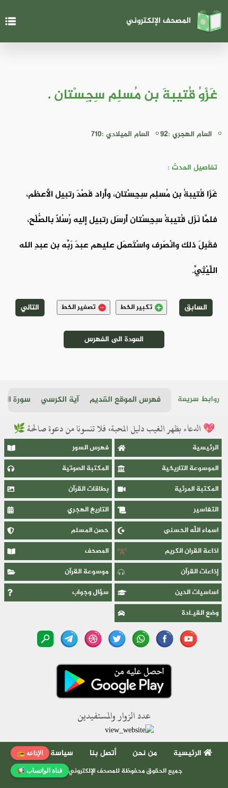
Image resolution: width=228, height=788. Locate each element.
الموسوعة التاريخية (190, 468)
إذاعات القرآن (199, 572)
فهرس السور (90, 448)
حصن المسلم (90, 530)
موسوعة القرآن (87, 572)
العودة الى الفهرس (114, 339)
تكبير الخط (136, 307)
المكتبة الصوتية (85, 468)
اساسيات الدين (196, 592)
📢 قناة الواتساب (40, 770)
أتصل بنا (103, 753)
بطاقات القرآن (88, 489)
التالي (30, 308)
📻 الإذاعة (30, 753)
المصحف (97, 551)
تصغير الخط (78, 307)
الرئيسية (205, 448)
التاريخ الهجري (88, 510)
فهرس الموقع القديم (125, 399)
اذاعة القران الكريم (191, 551)
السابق (196, 308)
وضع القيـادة (200, 613)
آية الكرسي (60, 399)
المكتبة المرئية (196, 489)
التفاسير (206, 510)
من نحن (145, 753)
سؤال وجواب (90, 592)
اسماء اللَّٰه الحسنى (191, 530)
